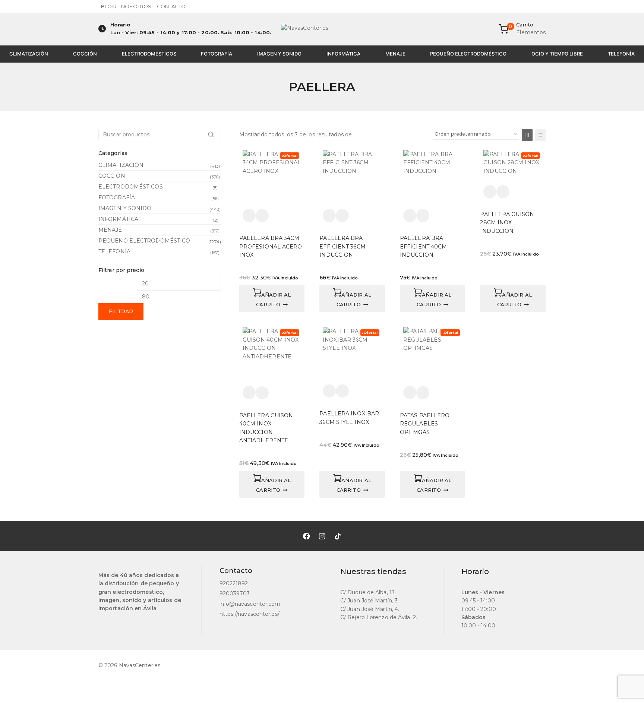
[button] (272, 298)
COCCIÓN (85, 54)
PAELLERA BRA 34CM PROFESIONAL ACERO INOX (270, 246)
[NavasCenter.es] (322, 29)
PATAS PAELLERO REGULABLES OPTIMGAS (424, 424)
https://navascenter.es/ (250, 614)
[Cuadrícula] (527, 135)
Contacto (171, 6)
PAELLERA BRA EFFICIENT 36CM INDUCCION (342, 246)
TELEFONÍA (621, 54)
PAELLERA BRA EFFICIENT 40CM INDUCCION (423, 246)
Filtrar (121, 311)
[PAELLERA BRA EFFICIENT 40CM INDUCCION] (432, 179)
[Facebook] (306, 535)
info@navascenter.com (250, 604)
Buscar (213, 137)
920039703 (235, 593)
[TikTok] (337, 535)
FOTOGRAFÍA (216, 54)
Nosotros (136, 6)
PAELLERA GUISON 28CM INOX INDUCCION (507, 222)
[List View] (540, 135)
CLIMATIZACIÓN (28, 54)
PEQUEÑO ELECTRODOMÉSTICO (468, 54)
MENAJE (395, 54)
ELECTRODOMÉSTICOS (149, 54)
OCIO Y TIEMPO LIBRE (557, 54)
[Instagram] (322, 535)
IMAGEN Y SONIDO (279, 54)
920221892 (234, 583)
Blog (108, 6)
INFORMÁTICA (343, 54)
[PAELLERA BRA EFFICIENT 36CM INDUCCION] (352, 179)
